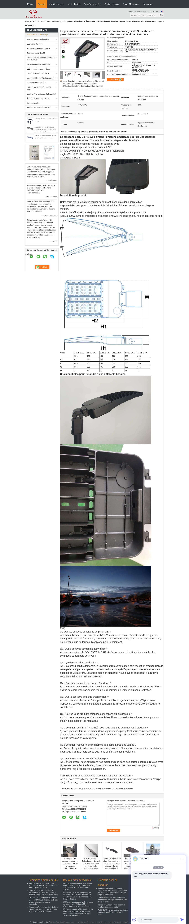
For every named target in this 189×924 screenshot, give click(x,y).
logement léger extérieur (83, 788)
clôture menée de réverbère (122, 788)
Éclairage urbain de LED (36, 53)
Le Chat (114, 79)
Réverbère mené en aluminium (38, 64)
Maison (30, 4)
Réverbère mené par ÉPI (36, 83)
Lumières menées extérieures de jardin (39, 88)
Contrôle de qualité (92, 4)
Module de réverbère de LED (38, 74)
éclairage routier (33, 103)
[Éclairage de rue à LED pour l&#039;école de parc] (30, 121)
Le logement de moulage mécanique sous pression (41, 59)
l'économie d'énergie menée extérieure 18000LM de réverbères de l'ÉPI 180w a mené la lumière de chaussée (43, 909)
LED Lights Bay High (34, 44)
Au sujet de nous (56, 4)
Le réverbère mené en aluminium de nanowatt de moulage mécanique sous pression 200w (112, 900)
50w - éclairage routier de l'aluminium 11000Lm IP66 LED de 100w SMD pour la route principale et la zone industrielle (43, 901)
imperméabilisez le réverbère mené (40, 78)
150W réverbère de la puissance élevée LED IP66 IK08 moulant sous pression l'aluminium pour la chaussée (43, 893)
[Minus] (182, 858)
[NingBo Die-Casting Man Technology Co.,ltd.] (33, 14)
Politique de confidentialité (40, 922)
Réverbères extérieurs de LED (38, 49)
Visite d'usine (74, 4)
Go (161, 15)
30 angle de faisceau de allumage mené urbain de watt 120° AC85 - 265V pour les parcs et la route (43, 886)
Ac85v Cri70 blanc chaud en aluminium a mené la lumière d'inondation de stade (113, 912)
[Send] (182, 920)
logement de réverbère (102, 788)
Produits (41, 4)
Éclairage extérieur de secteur (38, 99)
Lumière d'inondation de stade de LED (41, 94)
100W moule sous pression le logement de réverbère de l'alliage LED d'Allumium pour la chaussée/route (78, 904)
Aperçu (28, 21)
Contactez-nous (111, 4)
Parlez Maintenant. (131, 4)
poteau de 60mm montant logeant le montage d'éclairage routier (111, 906)
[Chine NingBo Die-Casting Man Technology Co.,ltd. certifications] (34, 153)
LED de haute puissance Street (38, 69)
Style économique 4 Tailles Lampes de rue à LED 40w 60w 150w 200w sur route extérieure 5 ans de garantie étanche (91, 865)
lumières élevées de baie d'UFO (39, 108)
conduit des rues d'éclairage (52, 21)
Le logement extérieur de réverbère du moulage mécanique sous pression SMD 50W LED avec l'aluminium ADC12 (77, 887)
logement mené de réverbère (38, 39)
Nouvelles (147, 4)
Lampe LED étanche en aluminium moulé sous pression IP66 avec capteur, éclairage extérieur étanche (112, 864)
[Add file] (134, 920)
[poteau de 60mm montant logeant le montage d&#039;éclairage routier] (30, 138)
